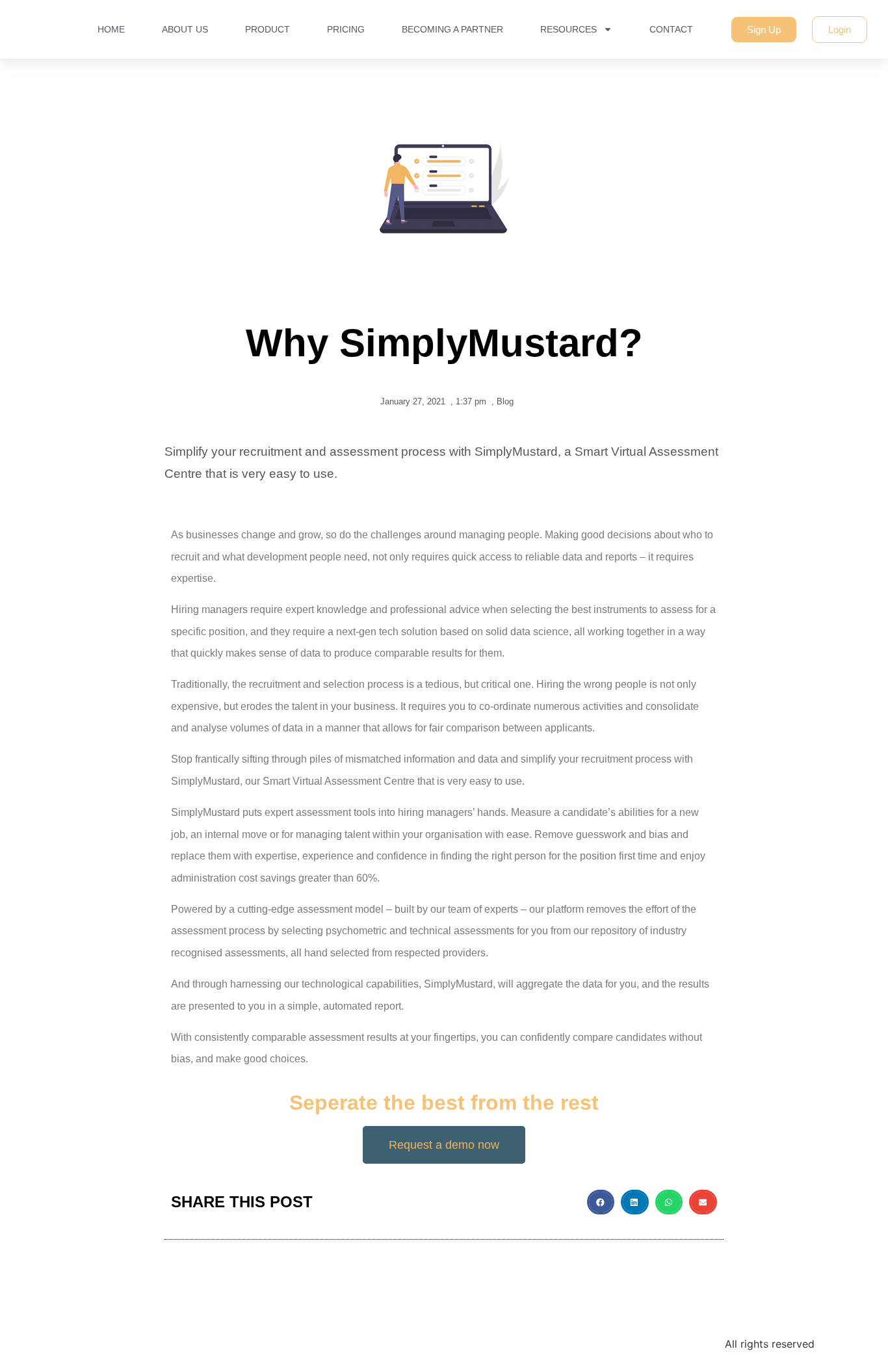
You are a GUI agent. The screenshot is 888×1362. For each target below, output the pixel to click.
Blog (505, 401)
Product (267, 29)
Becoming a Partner (452, 29)
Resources (568, 29)
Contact (671, 29)
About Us (185, 29)
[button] (601, 1202)
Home (111, 29)
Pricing (346, 29)
